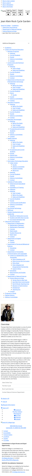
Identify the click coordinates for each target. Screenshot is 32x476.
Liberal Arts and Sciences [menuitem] (12, 221)
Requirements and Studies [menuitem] (18, 272)
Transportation (7, 435)
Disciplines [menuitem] (13, 248)
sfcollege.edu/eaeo (7, 458)
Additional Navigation (9, 43)
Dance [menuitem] (12, 93)
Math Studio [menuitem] (13, 231)
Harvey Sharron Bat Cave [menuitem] (20, 280)
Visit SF (4, 402)
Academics (15, 25)
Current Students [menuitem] (15, 55)
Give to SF (5, 408)
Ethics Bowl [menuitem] (16, 263)
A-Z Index (6, 440)
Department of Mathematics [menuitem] (16, 223)
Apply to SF (5, 398)
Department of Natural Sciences (12, 29)
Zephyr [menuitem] (12, 240)
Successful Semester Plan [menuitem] (17, 219)
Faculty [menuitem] (12, 57)
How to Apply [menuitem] (16, 68)
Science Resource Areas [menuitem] (17, 278)
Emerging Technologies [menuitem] (14, 119)
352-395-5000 (22, 428)
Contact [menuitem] (12, 61)
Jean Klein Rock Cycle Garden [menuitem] (21, 282)
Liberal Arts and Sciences (10, 27)
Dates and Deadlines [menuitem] (19, 70)
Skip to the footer (7, 6)
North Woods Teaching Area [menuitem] (21, 284)
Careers (5, 438)
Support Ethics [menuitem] (17, 269)
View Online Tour (7, 382)
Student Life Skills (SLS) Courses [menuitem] (19, 218)
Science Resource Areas (10, 31)
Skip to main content (8, 1)
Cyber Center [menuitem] (14, 163)
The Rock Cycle (6, 386)
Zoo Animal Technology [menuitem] (14, 208)
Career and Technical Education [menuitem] (14, 49)
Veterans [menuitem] (12, 189)
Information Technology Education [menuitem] (18, 161)
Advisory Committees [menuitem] (16, 59)
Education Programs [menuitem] (14, 102)
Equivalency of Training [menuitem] (17, 187)
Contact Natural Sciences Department (13, 392)
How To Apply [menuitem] (17, 87)
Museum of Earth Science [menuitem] (20, 286)
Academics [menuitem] (8, 48)
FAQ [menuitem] (14, 148)
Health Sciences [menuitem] (12, 138)
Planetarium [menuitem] (16, 288)
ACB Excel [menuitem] (10, 210)
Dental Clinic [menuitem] (13, 155)
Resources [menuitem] (16, 170)
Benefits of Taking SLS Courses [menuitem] (19, 216)
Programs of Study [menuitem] (10, 293)
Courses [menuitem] (12, 229)
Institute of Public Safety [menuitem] (15, 182)
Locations (6, 436)
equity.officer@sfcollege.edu (10, 460)
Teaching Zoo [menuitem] (16, 289)
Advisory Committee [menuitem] (18, 167)
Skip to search (6, 3)
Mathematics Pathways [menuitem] (17, 225)
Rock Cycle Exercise (8, 389)
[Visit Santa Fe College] (16, 423)
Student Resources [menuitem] (15, 233)
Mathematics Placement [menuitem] (17, 227)
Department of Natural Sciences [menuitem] (17, 276)
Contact (5, 431)
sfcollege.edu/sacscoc (18, 472)
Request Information (8, 405)
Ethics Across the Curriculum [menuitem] (21, 261)
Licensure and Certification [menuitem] (18, 202)
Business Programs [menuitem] (13, 51)
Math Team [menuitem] (13, 235)
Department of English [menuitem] (14, 238)
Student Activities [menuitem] (18, 168)
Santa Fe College (6, 25)
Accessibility (6, 433)
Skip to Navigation (7, 5)
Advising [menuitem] (12, 53)
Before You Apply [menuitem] (18, 85)
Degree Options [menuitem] (9, 295)
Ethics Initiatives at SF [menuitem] (19, 259)
